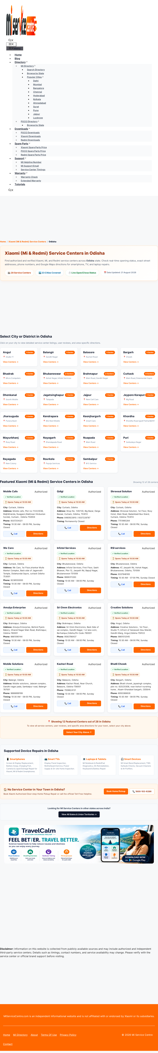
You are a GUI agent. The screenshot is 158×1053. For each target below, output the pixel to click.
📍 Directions (36, 533)
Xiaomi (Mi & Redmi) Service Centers (27, 241)
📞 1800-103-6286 (142, 791)
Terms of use (49, 1034)
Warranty (20, 173)
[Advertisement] (79, 217)
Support (19, 158)
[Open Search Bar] (11, 40)
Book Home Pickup (116, 791)
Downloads (21, 128)
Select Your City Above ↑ (79, 732)
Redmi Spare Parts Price (33, 154)
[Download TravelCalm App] (79, 862)
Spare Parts (21, 143)
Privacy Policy (68, 1034)
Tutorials (20, 184)
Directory (20, 62)
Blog (17, 58)
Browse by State (35, 125)
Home (18, 54)
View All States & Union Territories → (79, 814)
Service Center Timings (33, 169)
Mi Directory (20, 1034)
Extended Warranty (31, 180)
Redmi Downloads (30, 140)
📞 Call (14, 534)
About (34, 1034)
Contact (7, 1044)
